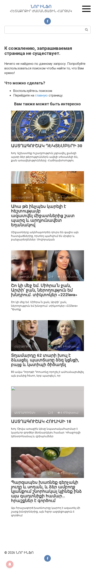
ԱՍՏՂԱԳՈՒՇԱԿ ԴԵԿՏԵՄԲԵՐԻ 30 (46, 145)
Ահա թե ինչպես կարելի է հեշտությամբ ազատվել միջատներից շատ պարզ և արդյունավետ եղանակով (43, 215)
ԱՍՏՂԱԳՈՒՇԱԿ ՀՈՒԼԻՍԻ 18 (41, 421)
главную (41, 95)
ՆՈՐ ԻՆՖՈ (41, 6)
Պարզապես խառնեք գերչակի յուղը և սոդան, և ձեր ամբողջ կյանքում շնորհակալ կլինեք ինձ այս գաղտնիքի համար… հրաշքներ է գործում (46, 491)
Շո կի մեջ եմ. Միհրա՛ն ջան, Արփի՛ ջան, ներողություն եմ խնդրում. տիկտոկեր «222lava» (44, 290)
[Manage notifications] (9, 564)
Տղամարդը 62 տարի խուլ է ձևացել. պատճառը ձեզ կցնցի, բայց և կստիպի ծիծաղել (45, 360)
